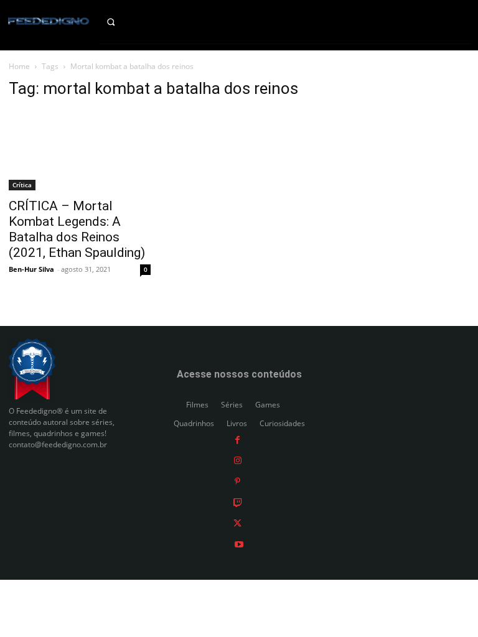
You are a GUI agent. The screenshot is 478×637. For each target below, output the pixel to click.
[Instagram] (237, 460)
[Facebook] (237, 439)
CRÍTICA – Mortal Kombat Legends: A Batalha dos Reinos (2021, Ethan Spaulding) (77, 229)
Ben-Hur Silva (31, 269)
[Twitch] (237, 501)
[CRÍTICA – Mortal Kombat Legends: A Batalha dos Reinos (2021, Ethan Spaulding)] (80, 150)
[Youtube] (239, 543)
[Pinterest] (237, 481)
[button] (120, 21)
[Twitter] (237, 523)
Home (19, 66)
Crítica (22, 184)
